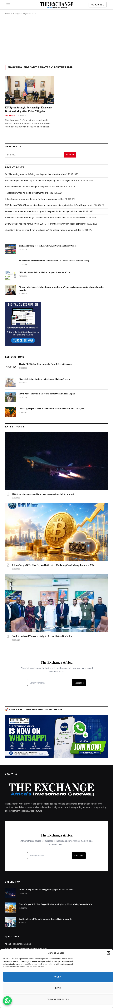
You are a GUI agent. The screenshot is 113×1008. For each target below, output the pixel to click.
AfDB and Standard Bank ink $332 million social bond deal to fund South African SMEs (45, 217)
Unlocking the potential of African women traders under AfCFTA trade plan (51, 408)
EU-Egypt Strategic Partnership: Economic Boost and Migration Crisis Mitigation (28, 109)
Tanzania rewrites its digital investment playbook (28, 193)
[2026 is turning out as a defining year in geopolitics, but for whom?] (56, 461)
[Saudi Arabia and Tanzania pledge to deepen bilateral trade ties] (56, 603)
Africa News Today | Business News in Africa (26, 948)
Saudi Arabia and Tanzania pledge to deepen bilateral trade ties (35, 187)
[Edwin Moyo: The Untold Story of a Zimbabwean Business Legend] (10, 397)
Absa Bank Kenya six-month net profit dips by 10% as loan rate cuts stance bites (43, 230)
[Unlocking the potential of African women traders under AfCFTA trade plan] (10, 412)
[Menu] (8, 4)
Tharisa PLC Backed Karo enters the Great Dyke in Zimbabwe (45, 364)
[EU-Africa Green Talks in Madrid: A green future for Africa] (10, 276)
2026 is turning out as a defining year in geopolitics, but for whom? (36, 174)
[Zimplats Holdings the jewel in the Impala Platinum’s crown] (10, 382)
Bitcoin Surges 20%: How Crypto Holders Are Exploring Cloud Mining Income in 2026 (44, 180)
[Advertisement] (56, 39)
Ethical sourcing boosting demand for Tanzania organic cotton (34, 199)
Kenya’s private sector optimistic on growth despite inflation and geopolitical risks (43, 211)
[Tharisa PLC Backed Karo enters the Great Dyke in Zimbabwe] (10, 367)
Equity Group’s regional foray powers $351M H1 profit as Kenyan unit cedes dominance (46, 224)
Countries (10, 115)
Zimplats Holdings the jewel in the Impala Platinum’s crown (44, 379)
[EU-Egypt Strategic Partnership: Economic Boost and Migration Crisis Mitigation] (29, 90)
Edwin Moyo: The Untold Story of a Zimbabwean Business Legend (47, 393)
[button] (108, 952)
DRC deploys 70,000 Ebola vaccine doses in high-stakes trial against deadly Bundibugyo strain (49, 205)
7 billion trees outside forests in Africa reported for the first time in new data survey (54, 260)
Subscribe (97, 5)
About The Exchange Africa (18, 944)
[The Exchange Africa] (56, 5)
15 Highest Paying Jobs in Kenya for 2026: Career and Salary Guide (47, 245)
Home (7, 14)
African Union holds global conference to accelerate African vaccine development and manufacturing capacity (61, 288)
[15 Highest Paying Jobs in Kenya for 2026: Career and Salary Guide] (10, 249)
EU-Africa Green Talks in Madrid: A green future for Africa (44, 272)
